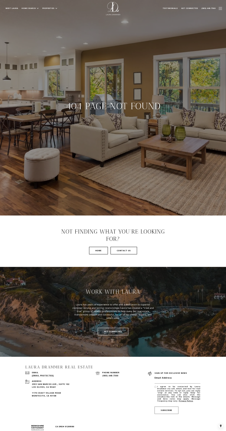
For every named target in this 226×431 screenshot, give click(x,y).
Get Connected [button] (113, 331)
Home (98, 250)
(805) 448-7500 (110, 375)
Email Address (163, 377)
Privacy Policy (186, 401)
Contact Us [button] (124, 250)
